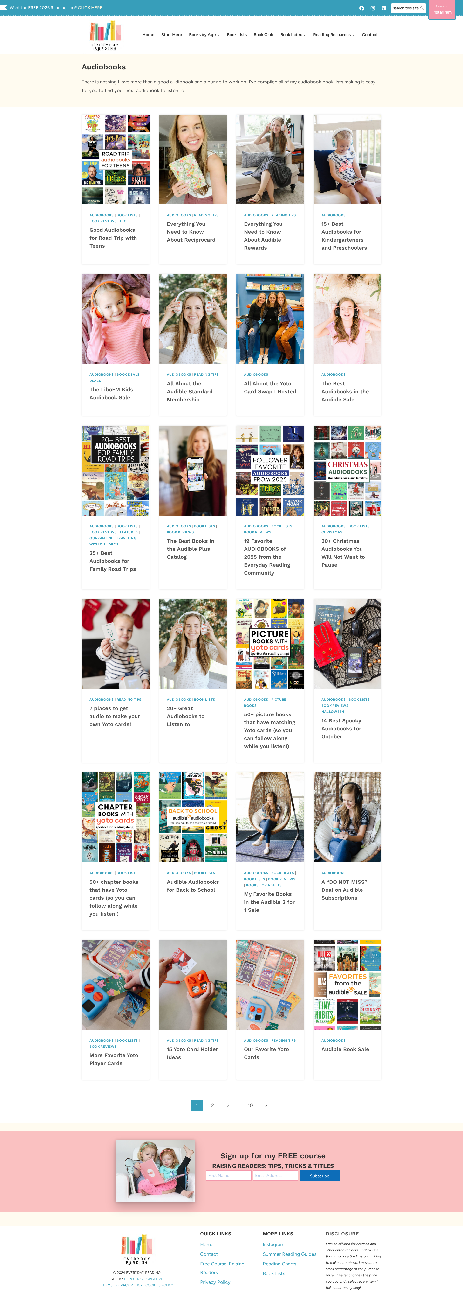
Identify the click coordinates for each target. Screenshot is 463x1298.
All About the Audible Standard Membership (190, 391)
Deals (95, 381)
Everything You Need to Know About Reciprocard (191, 232)
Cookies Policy (159, 1285)
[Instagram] (373, 8)
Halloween (332, 712)
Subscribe (319, 1176)
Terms (107, 1285)
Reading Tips (206, 215)
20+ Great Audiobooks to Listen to (185, 716)
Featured (129, 532)
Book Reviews (103, 221)
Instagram (273, 1244)
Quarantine (101, 538)
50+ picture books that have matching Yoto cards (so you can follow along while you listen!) (269, 730)
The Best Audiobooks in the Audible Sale (345, 391)
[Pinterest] (384, 8)
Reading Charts (279, 1264)
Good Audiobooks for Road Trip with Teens (113, 238)
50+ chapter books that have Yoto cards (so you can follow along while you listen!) (113, 898)
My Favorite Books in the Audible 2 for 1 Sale (269, 902)
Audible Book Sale (345, 1049)
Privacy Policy (129, 1285)
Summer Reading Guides (289, 1254)
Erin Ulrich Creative (143, 1279)
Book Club (263, 34)
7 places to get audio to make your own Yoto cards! (114, 716)
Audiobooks (101, 215)
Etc (123, 221)
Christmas (332, 532)
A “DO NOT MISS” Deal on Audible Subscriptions (344, 890)
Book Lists (237, 34)
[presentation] (116, 159)
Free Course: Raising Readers (222, 1268)
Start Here (171, 34)
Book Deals (128, 375)
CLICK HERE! (91, 7)
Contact (370, 34)
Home (148, 34)
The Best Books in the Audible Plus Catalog (190, 549)
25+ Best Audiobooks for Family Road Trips (112, 561)
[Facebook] (362, 8)
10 (250, 1105)
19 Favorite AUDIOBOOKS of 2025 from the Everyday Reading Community (267, 557)
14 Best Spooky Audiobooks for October (341, 729)
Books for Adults (264, 885)
